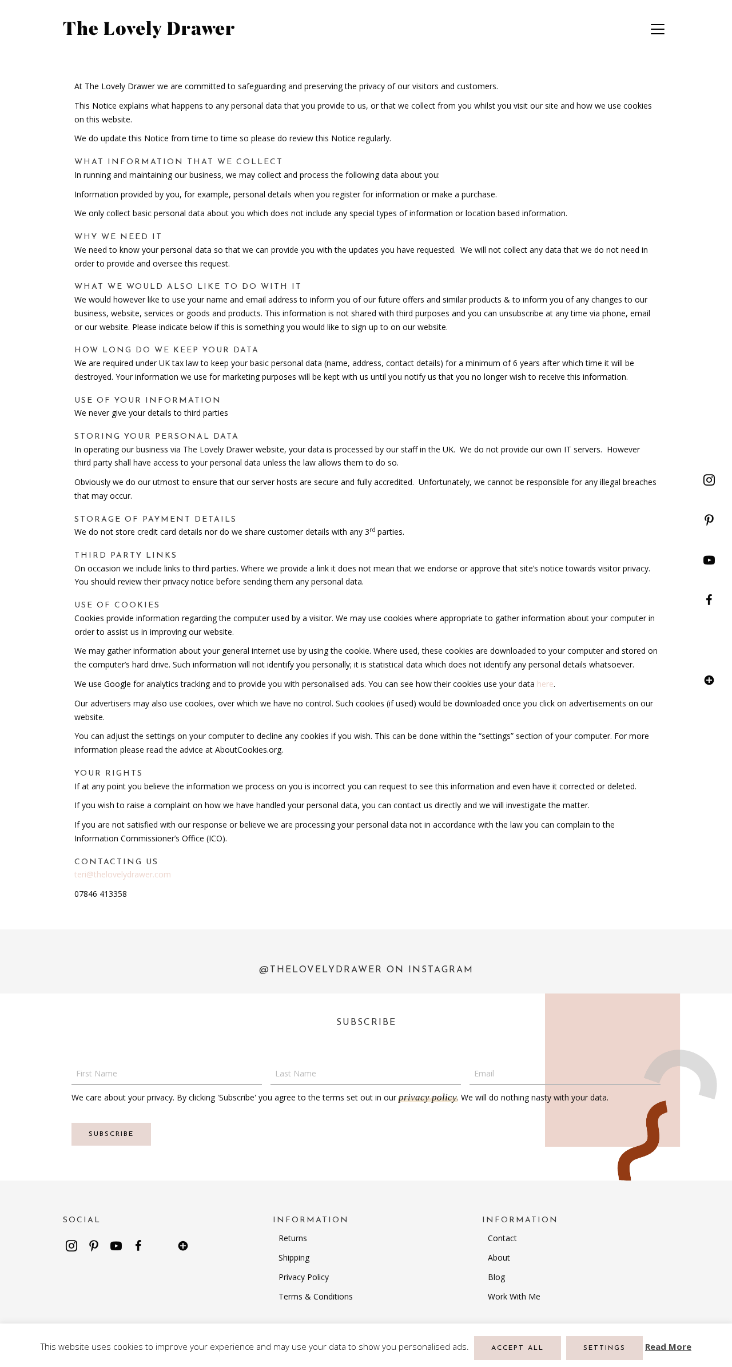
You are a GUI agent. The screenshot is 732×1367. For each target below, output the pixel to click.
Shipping (294, 1257)
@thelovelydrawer (321, 970)
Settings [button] (604, 1348)
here (545, 683)
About (499, 1257)
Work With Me (514, 1296)
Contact (502, 1238)
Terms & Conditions (316, 1296)
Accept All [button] (517, 1348)
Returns (293, 1238)
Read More (668, 1346)
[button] (709, 479)
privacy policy (428, 1097)
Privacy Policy (304, 1276)
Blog (496, 1276)
